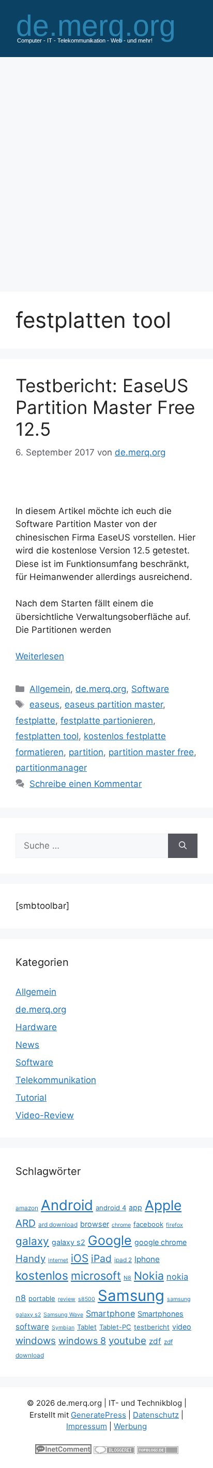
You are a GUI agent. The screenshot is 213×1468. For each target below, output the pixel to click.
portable (41, 1298)
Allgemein (49, 689)
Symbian (63, 1327)
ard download (58, 1224)
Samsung (131, 1295)
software (32, 1327)
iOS (79, 1258)
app (135, 1207)
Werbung (130, 1426)
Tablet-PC (115, 1327)
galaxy (32, 1241)
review (66, 1299)
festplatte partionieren (106, 720)
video (181, 1326)
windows (36, 1341)
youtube (127, 1341)
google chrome (160, 1242)
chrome (121, 1225)
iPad (101, 1258)
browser (94, 1224)
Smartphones (161, 1313)
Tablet (87, 1327)
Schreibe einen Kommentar (85, 784)
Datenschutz (156, 1415)
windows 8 (82, 1340)
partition (86, 752)
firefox (174, 1225)
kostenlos (42, 1275)
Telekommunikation (56, 1080)
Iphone (147, 1259)
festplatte (35, 720)
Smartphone (110, 1313)
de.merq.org (100, 689)
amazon (27, 1208)
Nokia (149, 1275)
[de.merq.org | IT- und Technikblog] (106, 28)
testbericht (152, 1327)
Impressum (86, 1426)
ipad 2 (123, 1260)
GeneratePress (98, 1415)
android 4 (111, 1207)
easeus (44, 704)
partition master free (151, 752)
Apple (163, 1205)
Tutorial (31, 1097)
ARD (26, 1223)
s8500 (86, 1299)
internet (58, 1260)
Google (110, 1240)
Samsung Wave (63, 1314)
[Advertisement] (106, 169)
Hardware (36, 1027)
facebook (148, 1224)
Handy (30, 1259)
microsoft (96, 1275)
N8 (127, 1278)
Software (150, 689)
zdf (155, 1341)
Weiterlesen (40, 656)
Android (67, 1205)
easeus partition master (114, 704)
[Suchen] (182, 846)
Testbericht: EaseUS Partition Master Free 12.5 (105, 407)
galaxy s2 (68, 1242)
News (27, 1045)
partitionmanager (51, 768)
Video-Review (45, 1115)
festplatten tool (47, 736)
